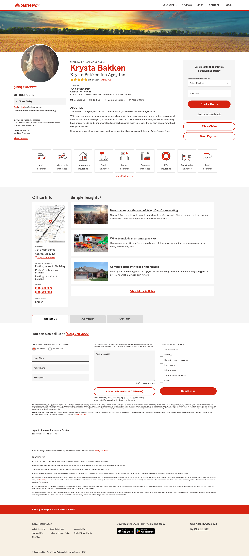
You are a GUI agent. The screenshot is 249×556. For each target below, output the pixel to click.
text (23, 107)
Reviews (187, 5)
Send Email (188, 391)
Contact (214, 5)
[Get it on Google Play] (145, 531)
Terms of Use (37, 533)
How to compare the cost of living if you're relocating (144, 210)
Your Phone (58, 349)
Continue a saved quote (209, 114)
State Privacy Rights (83, 533)
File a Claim (209, 126)
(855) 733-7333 (81, 414)
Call (16, 107)
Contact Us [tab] (50, 319)
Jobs (200, 5)
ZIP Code (194, 93)
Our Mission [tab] (87, 318)
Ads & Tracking (38, 529)
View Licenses (21, 138)
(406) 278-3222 (25, 87)
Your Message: (103, 354)
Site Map (36, 537)
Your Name (39, 358)
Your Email (41, 349)
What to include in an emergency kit (133, 238)
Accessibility (79, 529)
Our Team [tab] (124, 318)
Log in (228, 5)
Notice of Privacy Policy (60, 533)
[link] (27, 5)
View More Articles (142, 291)
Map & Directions (46, 257)
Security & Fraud (57, 529)
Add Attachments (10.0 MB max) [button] (124, 391)
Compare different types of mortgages (134, 266)
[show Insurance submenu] (176, 5)
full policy (42, 480)
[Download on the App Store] (125, 531)
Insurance (168, 5)
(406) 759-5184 (43, 292)
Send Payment (209, 136)
